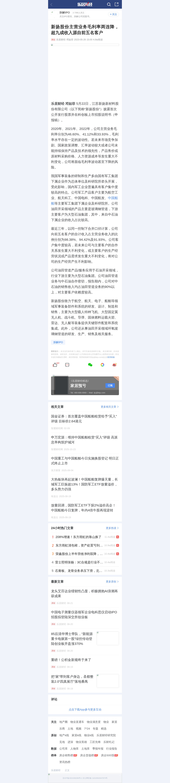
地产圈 (63, 721)
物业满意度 (94, 721)
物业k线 (89, 735)
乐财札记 (108, 741)
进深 (70, 741)
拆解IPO (58, 342)
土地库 (85, 748)
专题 (95, 728)
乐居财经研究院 (106, 735)
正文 (67, 770)
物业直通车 (77, 721)
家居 (114, 721)
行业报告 (111, 748)
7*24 (87, 728)
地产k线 (64, 735)
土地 (70, 728)
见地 (62, 741)
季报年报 (97, 748)
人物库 (74, 748)
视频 (78, 728)
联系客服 (111, 357)
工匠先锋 (95, 741)
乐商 (62, 728)
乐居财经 (61, 39)
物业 (106, 721)
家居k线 (76, 735)
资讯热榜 (64, 762)
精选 (103, 728)
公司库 (63, 748)
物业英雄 (81, 741)
